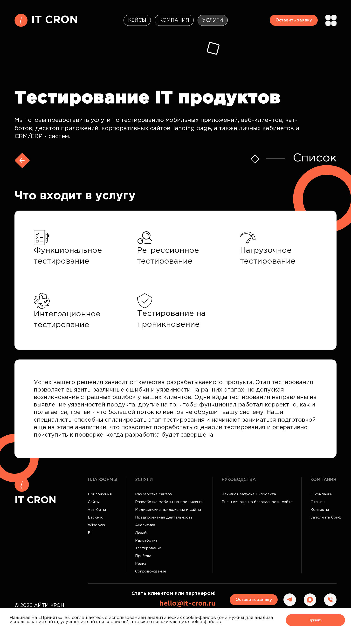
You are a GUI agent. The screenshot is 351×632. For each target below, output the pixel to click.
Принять (316, 620)
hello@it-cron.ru (187, 603)
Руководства (239, 480)
